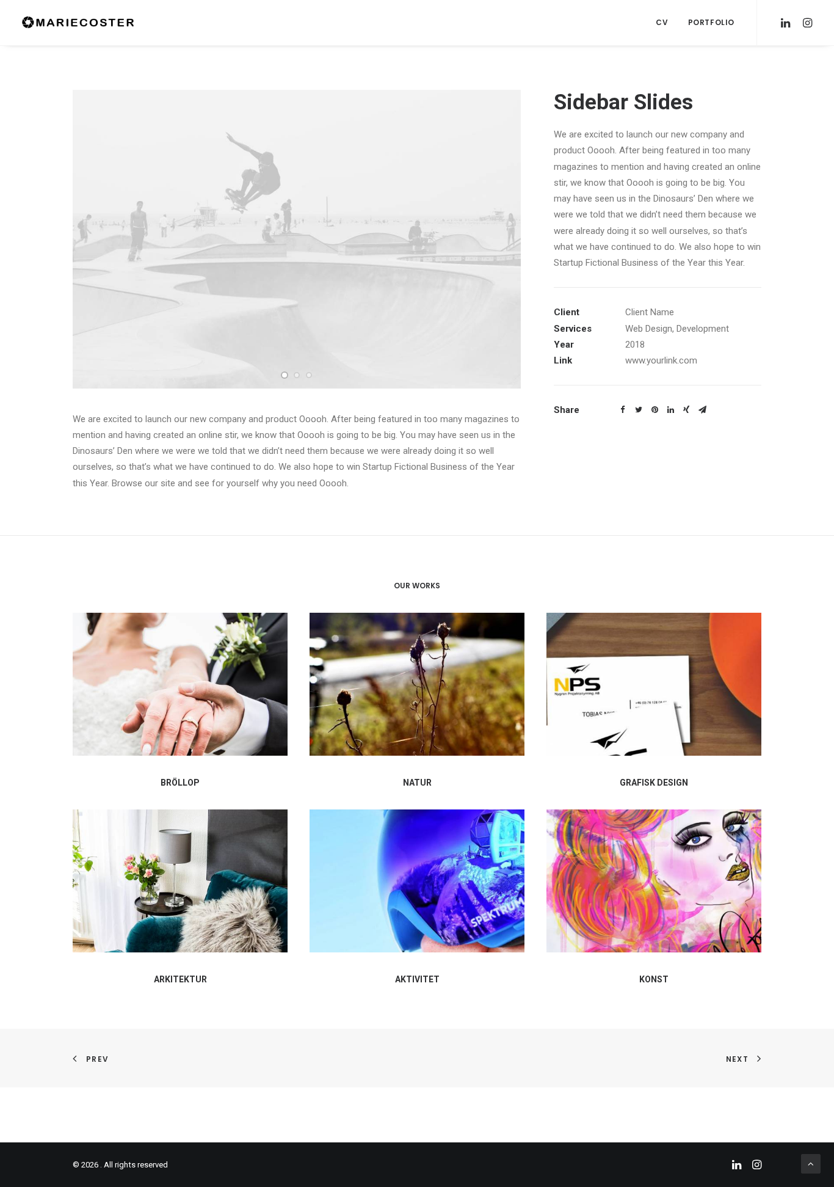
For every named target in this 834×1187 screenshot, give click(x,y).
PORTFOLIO (711, 22)
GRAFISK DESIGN (654, 782)
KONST (654, 979)
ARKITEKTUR (180, 979)
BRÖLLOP (180, 782)
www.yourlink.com (661, 360)
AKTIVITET (417, 979)
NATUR (417, 782)
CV (662, 22)
